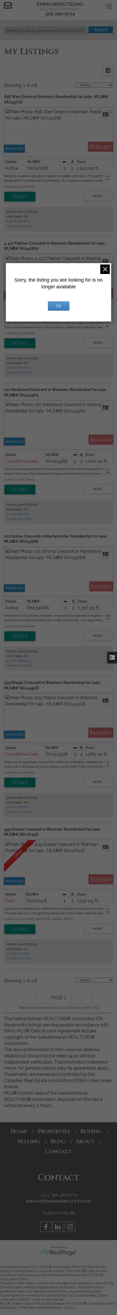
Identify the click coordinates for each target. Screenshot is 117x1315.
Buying (91, 1131)
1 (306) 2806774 (18, 221)
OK (58, 306)
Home (19, 1131)
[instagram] (71, 1227)
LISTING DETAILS (19, 196)
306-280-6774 (60, 14)
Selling (28, 1141)
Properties (54, 1131)
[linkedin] (59, 1227)
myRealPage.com (58, 1253)
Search (101, 29)
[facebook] (46, 1227)
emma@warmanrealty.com (58, 1201)
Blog (58, 1141)
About (85, 1141)
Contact (58, 1151)
